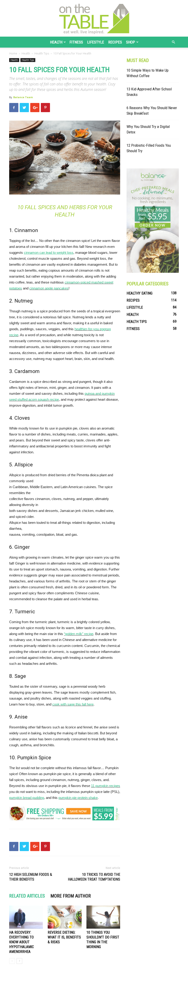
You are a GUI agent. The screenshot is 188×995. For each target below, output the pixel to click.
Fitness (76, 42)
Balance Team (23, 97)
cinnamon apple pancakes (49, 288)
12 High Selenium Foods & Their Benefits (30, 876)
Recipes (115, 42)
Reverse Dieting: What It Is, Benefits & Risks (64, 937)
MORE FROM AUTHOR (70, 896)
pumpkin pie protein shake (78, 798)
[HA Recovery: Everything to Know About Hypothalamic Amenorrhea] (26, 917)
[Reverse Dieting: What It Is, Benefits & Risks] (64, 917)
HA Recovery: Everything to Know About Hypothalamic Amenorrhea (21, 942)
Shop (130, 42)
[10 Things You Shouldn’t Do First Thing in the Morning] (103, 917)
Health (56, 42)
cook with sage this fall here (73, 704)
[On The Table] (94, 18)
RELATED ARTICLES (27, 896)
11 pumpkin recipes (105, 786)
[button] (173, 42)
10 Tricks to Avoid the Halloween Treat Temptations (94, 876)
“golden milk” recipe (78, 634)
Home (13, 53)
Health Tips (41, 53)
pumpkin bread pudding (26, 798)
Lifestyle (95, 42)
